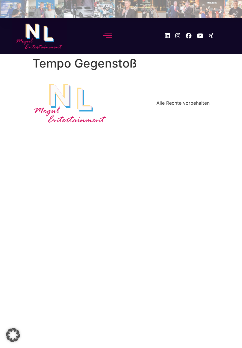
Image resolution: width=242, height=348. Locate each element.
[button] (13, 335)
